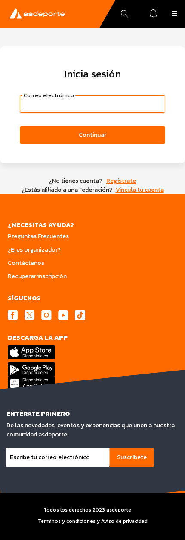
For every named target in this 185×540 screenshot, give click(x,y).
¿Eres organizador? (34, 249)
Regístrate (121, 180)
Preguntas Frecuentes (38, 236)
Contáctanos (26, 262)
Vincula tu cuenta (140, 189)
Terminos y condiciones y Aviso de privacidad (93, 521)
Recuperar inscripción (37, 276)
